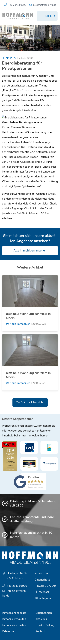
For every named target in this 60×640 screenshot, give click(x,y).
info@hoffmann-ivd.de (44, 4)
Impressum (41, 573)
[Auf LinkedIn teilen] (11, 58)
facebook (44, 592)
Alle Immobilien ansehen (30, 251)
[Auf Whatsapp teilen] (15, 58)
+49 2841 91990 (17, 4)
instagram (44, 598)
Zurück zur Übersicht (30, 402)
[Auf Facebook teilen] (4, 58)
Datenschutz (42, 579)
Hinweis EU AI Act (45, 586)
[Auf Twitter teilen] (7, 58)
